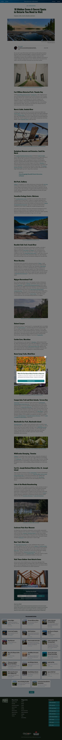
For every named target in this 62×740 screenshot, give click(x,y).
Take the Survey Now (31, 381)
